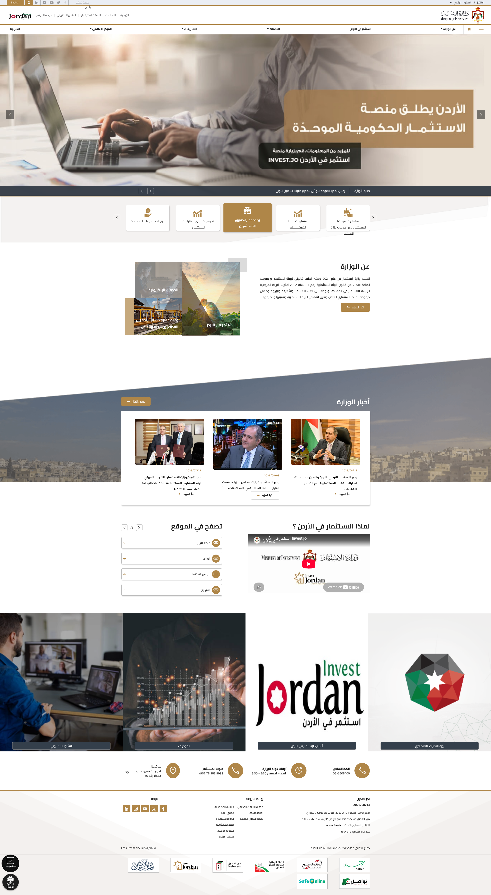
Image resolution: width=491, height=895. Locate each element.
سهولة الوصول (225, 831)
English (15, 2)
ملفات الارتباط (226, 837)
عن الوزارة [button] (449, 29)
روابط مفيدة (256, 813)
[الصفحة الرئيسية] (469, 29)
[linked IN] (125, 809)
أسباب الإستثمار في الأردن (307, 746)
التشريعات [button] (190, 29)
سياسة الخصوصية (224, 807)
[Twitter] (58, 3)
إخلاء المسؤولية (225, 825)
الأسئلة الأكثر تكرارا (90, 15)
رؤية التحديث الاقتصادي (429, 746)
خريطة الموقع (44, 15)
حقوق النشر (227, 813)
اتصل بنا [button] (15, 29)
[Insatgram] (135, 809)
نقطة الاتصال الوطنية (251, 819)
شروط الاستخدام (225, 819)
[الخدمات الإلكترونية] (158, 279)
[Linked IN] (36, 3)
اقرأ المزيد (358, 307)
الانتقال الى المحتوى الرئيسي (468, 2)
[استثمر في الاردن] (211, 298)
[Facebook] (65, 3)
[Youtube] (51, 3)
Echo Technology (130, 847)
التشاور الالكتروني (66, 15)
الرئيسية (124, 15)
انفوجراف (184, 746)
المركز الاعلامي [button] (102, 29)
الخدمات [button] (274, 29)
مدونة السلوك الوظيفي (250, 807)
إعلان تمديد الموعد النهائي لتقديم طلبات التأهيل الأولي (310, 191)
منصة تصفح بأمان (83, 5)
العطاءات (110, 15)
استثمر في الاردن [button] (360, 29)
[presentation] (373, 218)
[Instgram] (44, 3)
